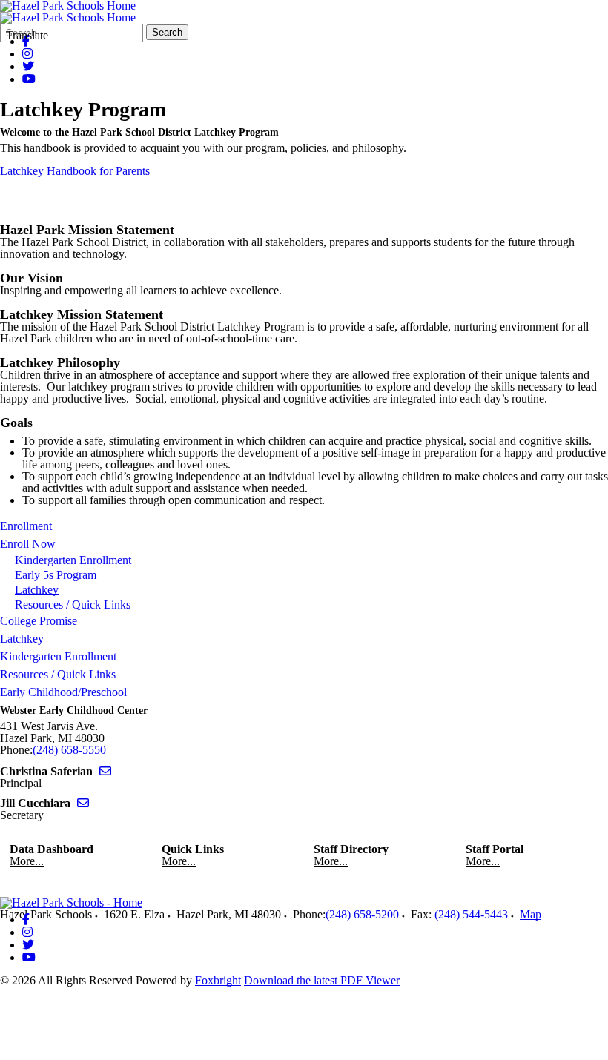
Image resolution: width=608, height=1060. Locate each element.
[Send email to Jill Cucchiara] (83, 803)
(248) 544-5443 (471, 914)
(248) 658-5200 (362, 914)
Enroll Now (28, 543)
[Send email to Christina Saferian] (105, 771)
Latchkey (37, 589)
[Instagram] (27, 53)
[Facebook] (26, 919)
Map (530, 914)
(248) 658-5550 (69, 749)
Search (167, 32)
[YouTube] (29, 79)
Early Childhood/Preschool (63, 692)
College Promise (38, 621)
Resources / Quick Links (72, 604)
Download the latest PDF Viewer (322, 980)
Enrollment (26, 526)
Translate (27, 35)
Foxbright (218, 980)
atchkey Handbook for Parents (78, 171)
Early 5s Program (55, 575)
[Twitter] (28, 66)
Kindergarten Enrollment (73, 560)
